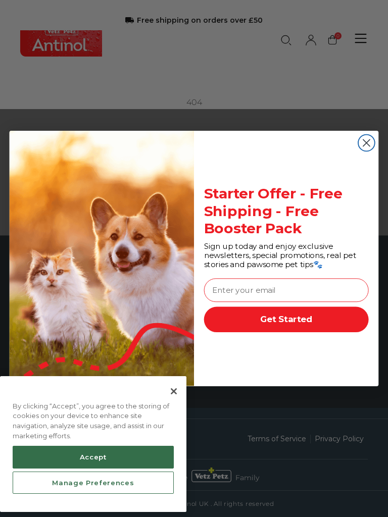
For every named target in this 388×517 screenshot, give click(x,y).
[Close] (174, 391)
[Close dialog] (366, 143)
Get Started (286, 320)
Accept (93, 457)
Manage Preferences (93, 483)
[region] (93, 444)
